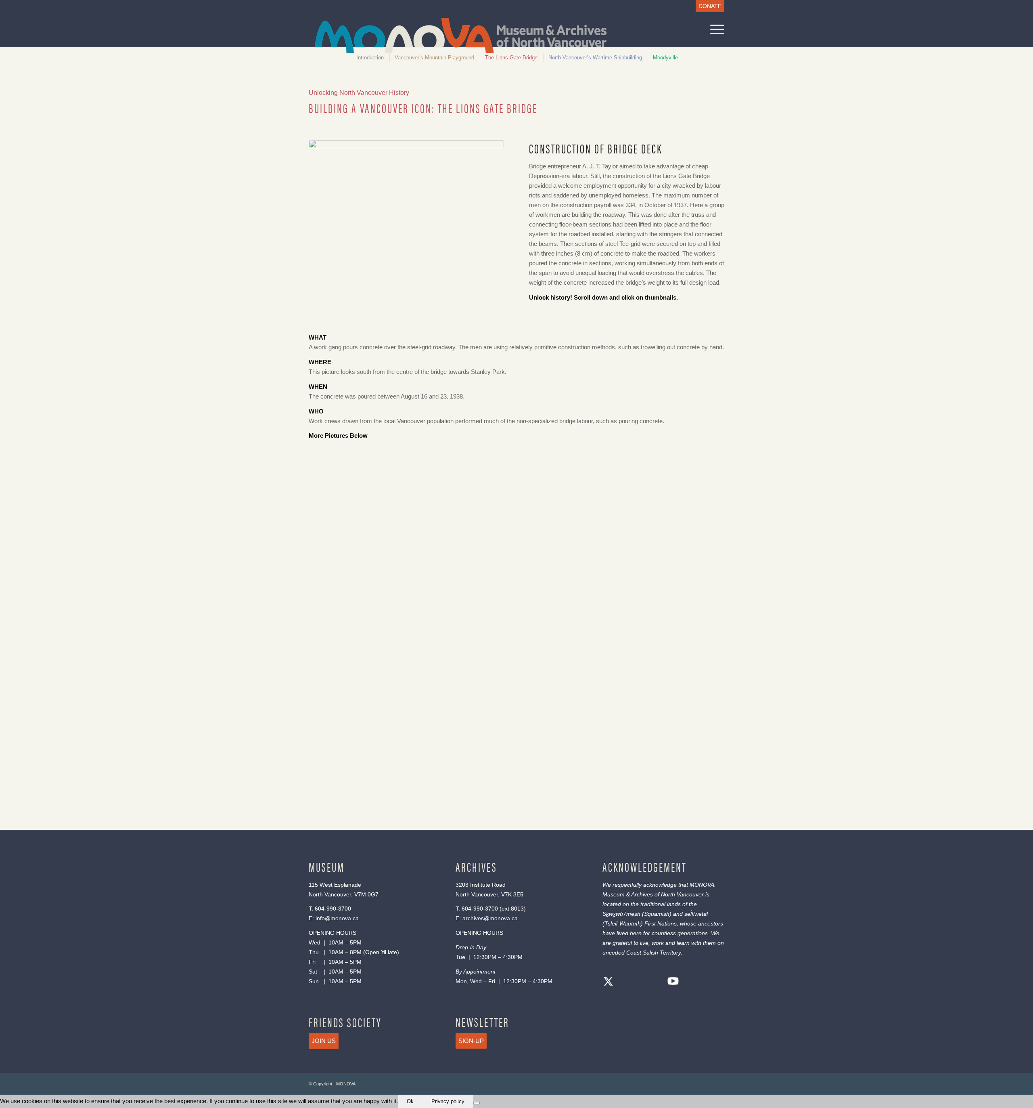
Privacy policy (447, 1101)
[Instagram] (641, 982)
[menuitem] (708, 6)
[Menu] (714, 29)
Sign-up (471, 1040)
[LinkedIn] (657, 982)
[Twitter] (608, 982)
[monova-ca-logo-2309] (461, 35)
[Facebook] (625, 982)
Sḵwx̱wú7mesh (621, 914)
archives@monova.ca (490, 918)
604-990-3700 (333, 908)
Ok (410, 1101)
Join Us (324, 1040)
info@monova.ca (337, 918)
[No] (476, 1103)
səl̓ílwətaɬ (696, 914)
